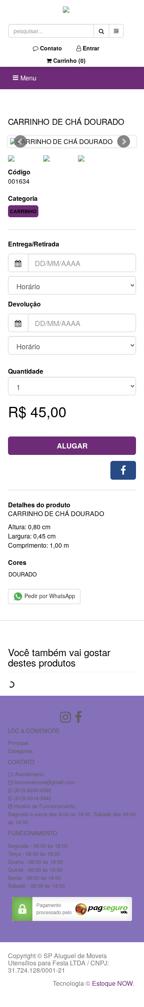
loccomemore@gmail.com (45, 782)
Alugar (72, 445)
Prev (20, 141)
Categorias (20, 751)
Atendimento (28, 774)
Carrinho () (69, 60)
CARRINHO (23, 211)
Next (123, 141)
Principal (18, 743)
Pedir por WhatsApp (49, 596)
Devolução (24, 304)
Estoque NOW (112, 983)
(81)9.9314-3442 (32, 798)
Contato (50, 48)
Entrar (90, 48)
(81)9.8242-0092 (32, 790)
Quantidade (25, 371)
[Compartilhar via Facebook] (123, 470)
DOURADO (22, 574)
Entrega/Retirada (33, 244)
